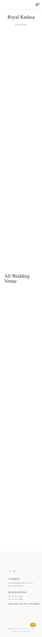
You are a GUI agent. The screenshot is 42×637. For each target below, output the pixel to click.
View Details (21, 330)
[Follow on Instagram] (14, 571)
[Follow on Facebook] (10, 571)
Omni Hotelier (25, 631)
